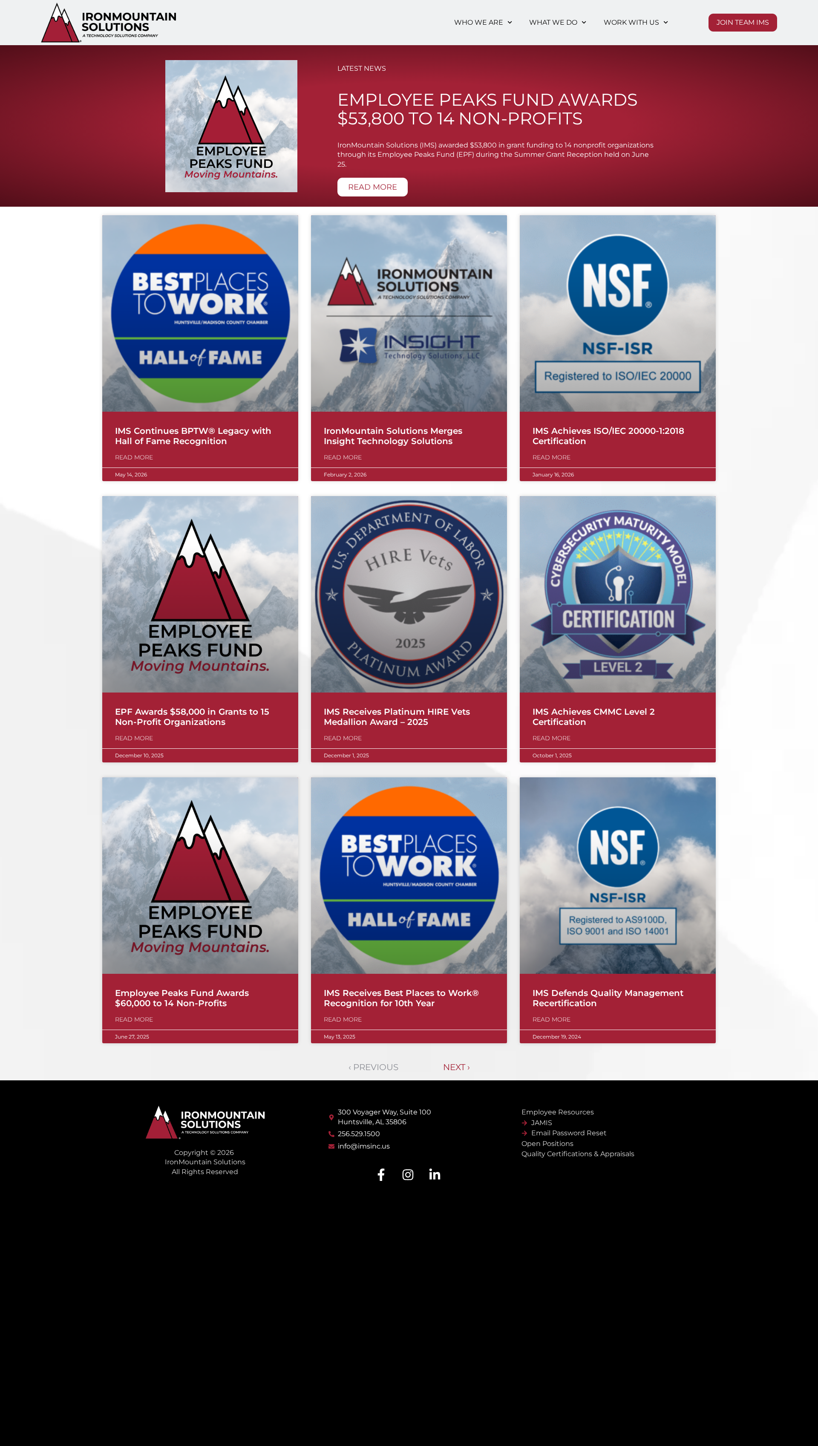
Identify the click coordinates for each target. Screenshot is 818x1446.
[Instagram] (407, 1174)
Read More (134, 457)
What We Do (553, 22)
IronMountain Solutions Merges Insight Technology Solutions (393, 436)
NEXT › (456, 1067)
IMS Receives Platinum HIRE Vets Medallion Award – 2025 (397, 717)
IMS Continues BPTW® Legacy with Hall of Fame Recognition (193, 436)
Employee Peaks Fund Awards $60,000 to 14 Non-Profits (182, 998)
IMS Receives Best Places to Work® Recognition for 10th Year (401, 998)
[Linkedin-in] (434, 1174)
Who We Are (478, 22)
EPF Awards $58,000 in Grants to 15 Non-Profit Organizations (192, 717)
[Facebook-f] (381, 1174)
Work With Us (631, 22)
